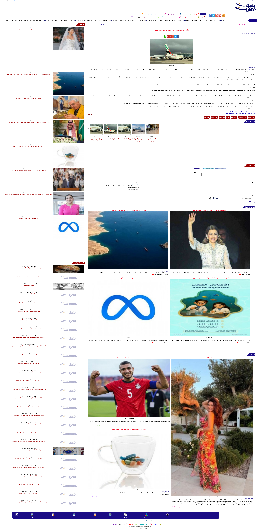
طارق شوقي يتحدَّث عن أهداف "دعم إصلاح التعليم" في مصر (29, 484)
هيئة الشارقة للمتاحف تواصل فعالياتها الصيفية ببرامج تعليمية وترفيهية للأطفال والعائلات (210, 278)
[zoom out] (105, 24)
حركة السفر (232, 69)
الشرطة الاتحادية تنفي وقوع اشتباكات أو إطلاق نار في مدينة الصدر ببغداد (163, 20)
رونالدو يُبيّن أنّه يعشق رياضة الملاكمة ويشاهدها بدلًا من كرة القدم (29, 328)
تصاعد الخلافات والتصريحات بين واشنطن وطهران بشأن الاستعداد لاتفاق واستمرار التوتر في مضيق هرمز (29, 74)
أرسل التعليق (251, 201)
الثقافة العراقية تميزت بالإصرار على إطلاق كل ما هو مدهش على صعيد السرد (28, 441)
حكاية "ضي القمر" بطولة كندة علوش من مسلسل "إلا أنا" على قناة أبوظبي (29, 467)
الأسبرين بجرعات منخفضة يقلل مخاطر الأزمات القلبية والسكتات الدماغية (129, 429)
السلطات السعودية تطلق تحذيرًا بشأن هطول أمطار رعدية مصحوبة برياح (28, 415)
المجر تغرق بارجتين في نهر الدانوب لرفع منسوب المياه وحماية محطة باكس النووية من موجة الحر (91, 20)
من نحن (125, 517)
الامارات (228, 117)
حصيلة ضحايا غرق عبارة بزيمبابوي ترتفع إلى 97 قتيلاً (16, 20)
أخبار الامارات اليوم (243, 117)
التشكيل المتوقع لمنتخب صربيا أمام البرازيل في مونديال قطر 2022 (29, 458)
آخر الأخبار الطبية (175, 506)
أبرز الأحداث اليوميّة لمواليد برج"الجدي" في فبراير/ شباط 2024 (29, 267)
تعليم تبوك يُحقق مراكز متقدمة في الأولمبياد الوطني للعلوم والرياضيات (29, 406)
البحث (32, 0)
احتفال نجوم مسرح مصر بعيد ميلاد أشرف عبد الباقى (29, 363)
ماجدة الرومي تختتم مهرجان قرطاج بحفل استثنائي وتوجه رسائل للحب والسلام (210, 210)
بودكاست (167, 517)
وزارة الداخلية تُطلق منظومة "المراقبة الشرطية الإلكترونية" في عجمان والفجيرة (29, 389)
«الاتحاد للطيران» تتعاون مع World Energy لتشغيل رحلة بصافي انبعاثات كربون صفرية (138, 140)
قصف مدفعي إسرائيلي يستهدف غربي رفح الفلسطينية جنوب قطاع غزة (199, 20)
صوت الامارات (251, 117)
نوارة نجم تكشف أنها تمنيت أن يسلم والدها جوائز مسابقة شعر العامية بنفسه (29, 276)
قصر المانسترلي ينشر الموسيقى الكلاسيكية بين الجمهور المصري (29, 371)
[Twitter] (208, 169)
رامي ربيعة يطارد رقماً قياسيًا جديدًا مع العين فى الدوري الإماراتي (129, 357)
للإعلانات (74, 517)
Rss (95, 517)
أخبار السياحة (222, 117)
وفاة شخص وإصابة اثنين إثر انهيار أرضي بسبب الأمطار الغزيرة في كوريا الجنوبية (49, 20)
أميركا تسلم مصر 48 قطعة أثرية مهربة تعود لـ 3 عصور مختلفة (29, 98)
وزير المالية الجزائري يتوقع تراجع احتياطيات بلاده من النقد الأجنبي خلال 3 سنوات (29, 423)
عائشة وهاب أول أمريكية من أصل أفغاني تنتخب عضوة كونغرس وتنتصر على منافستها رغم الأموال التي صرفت (28, 194)
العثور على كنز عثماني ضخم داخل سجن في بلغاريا (29, 293)
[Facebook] (220, 169)
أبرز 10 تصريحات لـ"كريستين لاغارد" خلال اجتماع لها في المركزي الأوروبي (28, 380)
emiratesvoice (234, 117)
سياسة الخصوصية (16, 517)
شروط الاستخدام (135, 184)
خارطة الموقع (146, 517)
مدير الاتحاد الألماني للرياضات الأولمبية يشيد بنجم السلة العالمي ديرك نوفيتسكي (29, 397)
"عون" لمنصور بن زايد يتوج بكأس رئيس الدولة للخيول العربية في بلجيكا (29, 432)
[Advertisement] (105, 6)
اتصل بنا (53, 517)
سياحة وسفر (249, 24)
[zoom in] (101, 24)
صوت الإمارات (11, 0)
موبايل (32, 517)
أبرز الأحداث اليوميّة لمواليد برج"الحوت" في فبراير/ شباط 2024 (28, 449)
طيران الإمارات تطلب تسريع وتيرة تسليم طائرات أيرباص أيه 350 (242, 111)
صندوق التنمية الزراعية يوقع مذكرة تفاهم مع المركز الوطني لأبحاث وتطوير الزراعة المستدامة (29, 501)
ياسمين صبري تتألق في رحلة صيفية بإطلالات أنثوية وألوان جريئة (212, 357)
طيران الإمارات (249, 69)
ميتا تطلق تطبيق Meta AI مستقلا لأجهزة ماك (128, 278)
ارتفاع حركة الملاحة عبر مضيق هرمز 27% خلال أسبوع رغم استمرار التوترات (128, 210)
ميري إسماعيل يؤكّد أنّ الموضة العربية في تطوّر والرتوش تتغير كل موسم (28, 475)
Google (6, 0)
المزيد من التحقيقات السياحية (95, 425)
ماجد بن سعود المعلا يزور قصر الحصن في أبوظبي (28, 302)
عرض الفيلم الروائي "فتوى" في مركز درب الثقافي (29, 493)
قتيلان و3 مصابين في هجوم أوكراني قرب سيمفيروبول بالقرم (130, 20)
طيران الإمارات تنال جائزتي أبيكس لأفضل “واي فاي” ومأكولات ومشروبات (240, 113)
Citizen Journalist (110, 517)
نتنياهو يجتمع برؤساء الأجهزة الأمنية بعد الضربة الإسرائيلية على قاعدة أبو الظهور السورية (28, 170)
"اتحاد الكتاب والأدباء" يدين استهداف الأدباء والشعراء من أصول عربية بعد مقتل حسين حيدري (28, 345)
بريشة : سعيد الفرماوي (29, 285)
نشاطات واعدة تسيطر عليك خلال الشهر (28, 354)
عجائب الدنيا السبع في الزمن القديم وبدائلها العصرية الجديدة (28, 319)
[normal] (103, 24)
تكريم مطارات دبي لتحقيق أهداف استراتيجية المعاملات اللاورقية (152, 140)
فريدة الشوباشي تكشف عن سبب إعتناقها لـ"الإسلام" (29, 311)
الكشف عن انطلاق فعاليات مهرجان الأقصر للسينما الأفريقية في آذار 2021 (28, 337)
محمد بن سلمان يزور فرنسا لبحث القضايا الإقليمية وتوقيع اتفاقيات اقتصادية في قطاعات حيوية (29, 122)
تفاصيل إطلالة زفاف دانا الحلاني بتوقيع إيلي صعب (28, 29)
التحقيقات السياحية (240, 24)
